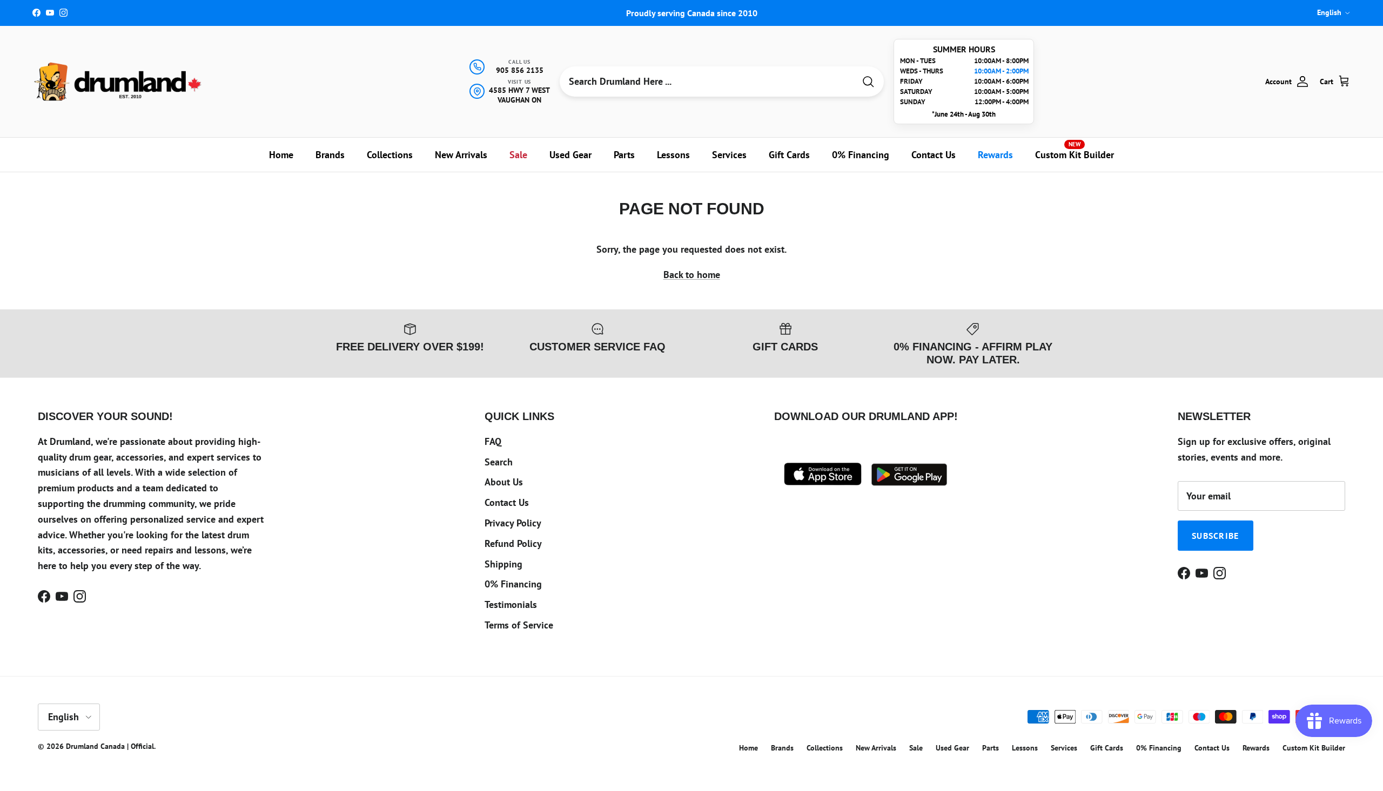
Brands (330, 154)
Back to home (691, 274)
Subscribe (1215, 535)
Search (499, 462)
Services (729, 154)
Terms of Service (519, 625)
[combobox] (707, 81)
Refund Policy (513, 543)
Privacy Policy (513, 523)
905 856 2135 (519, 70)
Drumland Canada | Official (110, 746)
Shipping (503, 564)
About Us (504, 482)
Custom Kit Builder (1074, 150)
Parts (624, 154)
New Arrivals (461, 154)
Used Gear (570, 154)
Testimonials (511, 604)
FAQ (493, 441)
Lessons (673, 154)
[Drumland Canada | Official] (118, 81)
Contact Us (933, 154)
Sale (518, 154)
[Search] (868, 82)
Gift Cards (789, 154)
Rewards (995, 154)
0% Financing (860, 154)
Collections (390, 154)
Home (281, 154)
